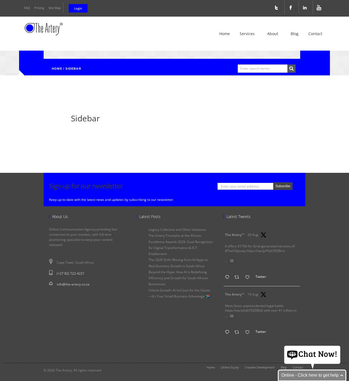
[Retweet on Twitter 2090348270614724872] (238, 277)
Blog (295, 33)
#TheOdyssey (235, 250)
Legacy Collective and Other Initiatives (177, 229)
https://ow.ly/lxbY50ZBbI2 (244, 310)
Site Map (55, 8)
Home (224, 33)
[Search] (291, 68)
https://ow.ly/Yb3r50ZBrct (265, 250)
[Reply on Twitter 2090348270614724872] (228, 277)
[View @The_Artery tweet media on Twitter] (232, 261)
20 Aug (253, 234)
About (272, 33)
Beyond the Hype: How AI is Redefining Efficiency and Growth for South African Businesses (178, 278)
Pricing (39, 8)
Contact (315, 33)
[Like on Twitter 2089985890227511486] (249, 332)
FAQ (27, 8)
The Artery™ (234, 234)
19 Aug (253, 294)
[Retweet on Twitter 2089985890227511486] (238, 332)
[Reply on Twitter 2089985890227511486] (228, 332)
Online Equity (230, 367)
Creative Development (260, 367)
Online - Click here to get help (310, 375)
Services (247, 33)
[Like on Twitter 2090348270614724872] (249, 277)
